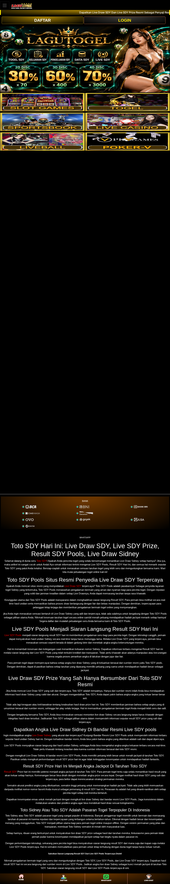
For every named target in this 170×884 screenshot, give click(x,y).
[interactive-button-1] (42, 102)
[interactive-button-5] (42, 141)
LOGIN (124, 20)
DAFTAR (42, 20)
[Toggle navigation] (4, 5)
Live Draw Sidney (41, 735)
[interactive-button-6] (127, 141)
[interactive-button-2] (127, 102)
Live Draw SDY (73, 586)
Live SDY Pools (13, 635)
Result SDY (10, 771)
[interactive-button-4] (127, 122)
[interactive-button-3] (42, 122)
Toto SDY (42, 560)
